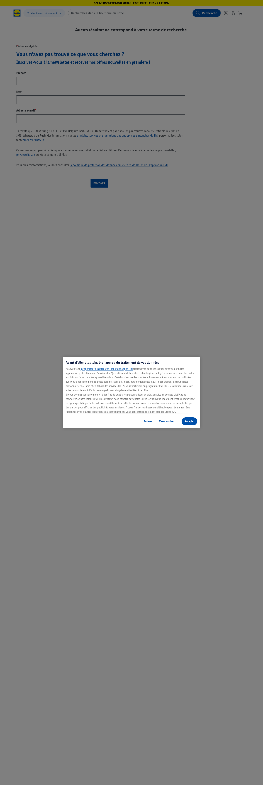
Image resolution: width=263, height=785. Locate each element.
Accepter (189, 421)
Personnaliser (166, 421)
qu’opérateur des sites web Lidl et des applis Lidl (107, 368)
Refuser (148, 421)
